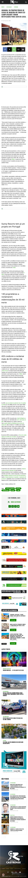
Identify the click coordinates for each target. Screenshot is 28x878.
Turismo (16, 7)
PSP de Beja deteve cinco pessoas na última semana (13, 718)
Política (12, 815)
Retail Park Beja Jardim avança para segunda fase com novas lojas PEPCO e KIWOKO (13, 694)
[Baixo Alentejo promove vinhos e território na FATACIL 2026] (5, 626)
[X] (9, 49)
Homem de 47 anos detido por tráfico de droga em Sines (17, 829)
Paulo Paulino (14, 876)
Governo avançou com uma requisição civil (13, 469)
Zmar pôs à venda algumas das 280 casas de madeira (13, 435)
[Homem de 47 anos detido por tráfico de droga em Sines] (5, 829)
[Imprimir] (23, 49)
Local (4, 740)
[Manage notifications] (3, 875)
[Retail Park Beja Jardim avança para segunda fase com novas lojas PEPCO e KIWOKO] (14, 681)
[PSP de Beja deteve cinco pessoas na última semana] (14, 707)
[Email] (18, 49)
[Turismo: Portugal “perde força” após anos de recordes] (5, 616)
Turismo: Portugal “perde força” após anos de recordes (17, 615)
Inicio (2, 7)
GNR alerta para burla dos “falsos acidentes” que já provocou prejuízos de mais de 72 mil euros (18, 786)
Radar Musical (7, 668)
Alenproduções (22, 876)
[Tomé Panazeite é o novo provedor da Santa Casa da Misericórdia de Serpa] (5, 808)
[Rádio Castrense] (14, 1)
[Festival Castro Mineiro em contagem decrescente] (14, 731)
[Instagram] (12, 506)
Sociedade (9, 7)
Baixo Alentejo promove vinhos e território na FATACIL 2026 (18, 625)
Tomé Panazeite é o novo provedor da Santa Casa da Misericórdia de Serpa (18, 808)
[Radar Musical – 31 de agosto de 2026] (14, 659)
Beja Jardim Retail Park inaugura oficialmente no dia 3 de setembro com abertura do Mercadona (18, 797)
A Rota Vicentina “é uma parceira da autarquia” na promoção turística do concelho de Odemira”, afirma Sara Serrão (17, 636)
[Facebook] (5, 49)
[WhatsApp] (14, 49)
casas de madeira (10, 488)
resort (12, 490)
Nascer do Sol (5, 370)
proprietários (6, 490)
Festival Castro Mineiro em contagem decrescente (13, 742)
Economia (5, 691)
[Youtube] (18, 506)
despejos (18, 488)
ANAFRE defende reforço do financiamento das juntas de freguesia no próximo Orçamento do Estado (18, 819)
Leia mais (13, 620)
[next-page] (5, 837)
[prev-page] (2, 837)
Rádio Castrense (16, 502)
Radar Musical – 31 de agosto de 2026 (13, 670)
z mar (18, 490)
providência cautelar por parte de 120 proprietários (15, 475)
